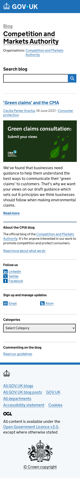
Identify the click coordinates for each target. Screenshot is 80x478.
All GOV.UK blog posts (22, 392)
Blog (7, 26)
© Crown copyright (40, 466)
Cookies (55, 405)
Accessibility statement (23, 405)
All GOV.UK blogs (18, 385)
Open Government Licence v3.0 (30, 426)
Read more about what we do (24, 251)
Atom (49, 303)
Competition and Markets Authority (31, 38)
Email (13, 303)
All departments (17, 398)
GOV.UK (53, 392)
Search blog (15, 69)
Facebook (16, 281)
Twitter (14, 276)
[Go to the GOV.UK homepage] (20, 6)
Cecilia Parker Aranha (19, 111)
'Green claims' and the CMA (31, 102)
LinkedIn (15, 271)
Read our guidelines (17, 354)
